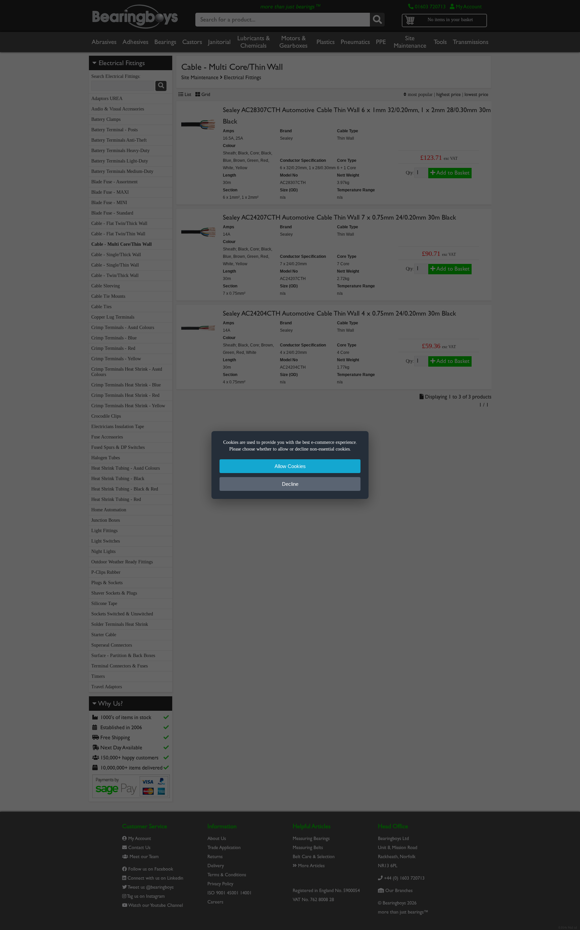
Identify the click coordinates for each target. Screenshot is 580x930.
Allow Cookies (290, 466)
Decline (290, 484)
